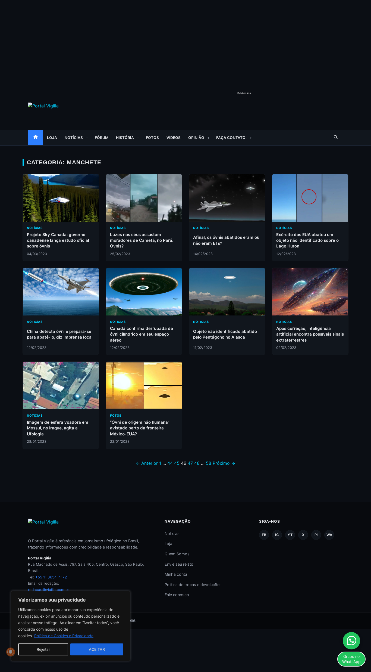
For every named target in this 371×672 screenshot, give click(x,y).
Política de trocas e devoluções (193, 584)
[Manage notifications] (10, 652)
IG (277, 535)
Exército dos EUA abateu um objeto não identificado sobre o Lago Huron (307, 240)
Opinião (196, 137)
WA (329, 535)
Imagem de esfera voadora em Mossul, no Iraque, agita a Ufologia (57, 428)
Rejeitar (43, 649)
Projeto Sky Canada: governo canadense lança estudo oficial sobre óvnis (58, 240)
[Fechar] (124, 595)
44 (170, 463)
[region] (70, 626)
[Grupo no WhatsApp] (351, 640)
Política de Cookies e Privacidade (63, 635)
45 (177, 463)
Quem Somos (177, 554)
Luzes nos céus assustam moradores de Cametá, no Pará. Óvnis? (141, 240)
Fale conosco (177, 594)
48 (197, 463)
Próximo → (224, 463)
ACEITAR (97, 649)
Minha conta (176, 574)
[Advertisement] (185, 41)
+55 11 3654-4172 (51, 577)
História (125, 137)
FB (264, 535)
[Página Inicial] (35, 137)
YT (290, 535)
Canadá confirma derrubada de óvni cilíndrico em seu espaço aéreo (141, 334)
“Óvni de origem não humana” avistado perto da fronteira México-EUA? (139, 428)
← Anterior (147, 463)
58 (208, 463)
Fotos (152, 137)
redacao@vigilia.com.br (48, 589)
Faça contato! (231, 137)
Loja (52, 137)
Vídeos (173, 137)
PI (316, 535)
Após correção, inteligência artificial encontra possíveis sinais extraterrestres (310, 334)
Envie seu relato (179, 564)
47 (190, 463)
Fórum (101, 137)
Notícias (74, 137)
